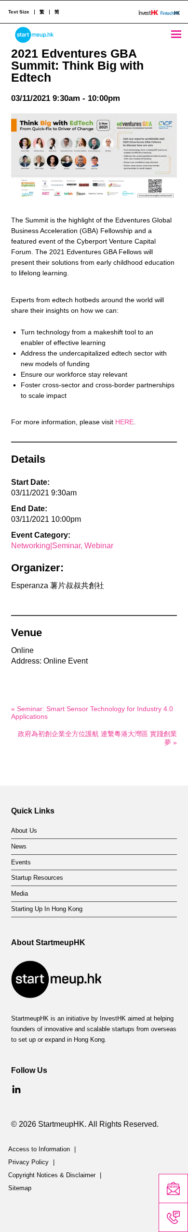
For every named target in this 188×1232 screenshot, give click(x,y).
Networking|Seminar (46, 546)
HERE (124, 422)
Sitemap (19, 1188)
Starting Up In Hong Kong (46, 909)
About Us (24, 830)
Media (19, 893)
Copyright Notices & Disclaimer (51, 1175)
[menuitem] (41, 12)
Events (21, 862)
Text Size (18, 12)
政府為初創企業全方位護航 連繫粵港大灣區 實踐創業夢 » (97, 738)
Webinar (98, 546)
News (19, 846)
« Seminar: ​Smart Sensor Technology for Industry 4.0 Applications (92, 712)
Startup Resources (37, 878)
